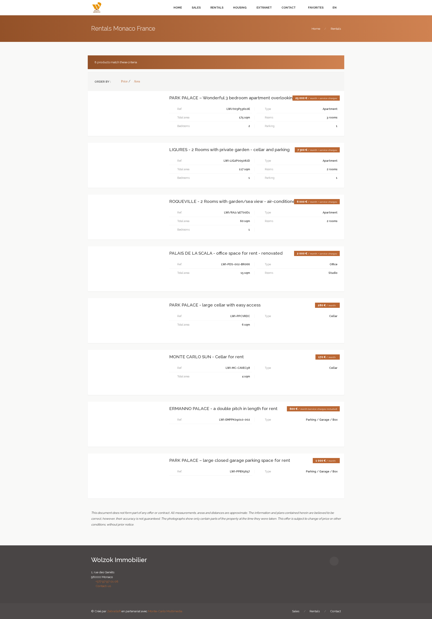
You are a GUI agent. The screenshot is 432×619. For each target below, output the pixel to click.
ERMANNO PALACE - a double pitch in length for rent (223, 408)
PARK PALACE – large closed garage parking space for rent (229, 460)
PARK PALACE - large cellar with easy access (215, 305)
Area (137, 81)
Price (124, 81)
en (335, 7)
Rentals (216, 7)
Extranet (264, 7)
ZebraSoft (114, 611)
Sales (196, 7)
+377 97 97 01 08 (106, 581)
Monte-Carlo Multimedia (165, 611)
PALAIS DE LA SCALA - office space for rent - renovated (226, 253)
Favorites (315, 7)
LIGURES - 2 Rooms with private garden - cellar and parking (229, 149)
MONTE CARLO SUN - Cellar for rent (206, 356)
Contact (288, 7)
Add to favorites (111, 98)
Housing (240, 7)
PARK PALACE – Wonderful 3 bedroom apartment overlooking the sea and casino (251, 97)
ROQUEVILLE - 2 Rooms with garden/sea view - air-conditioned (233, 201)
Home (177, 7)
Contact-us (102, 586)
